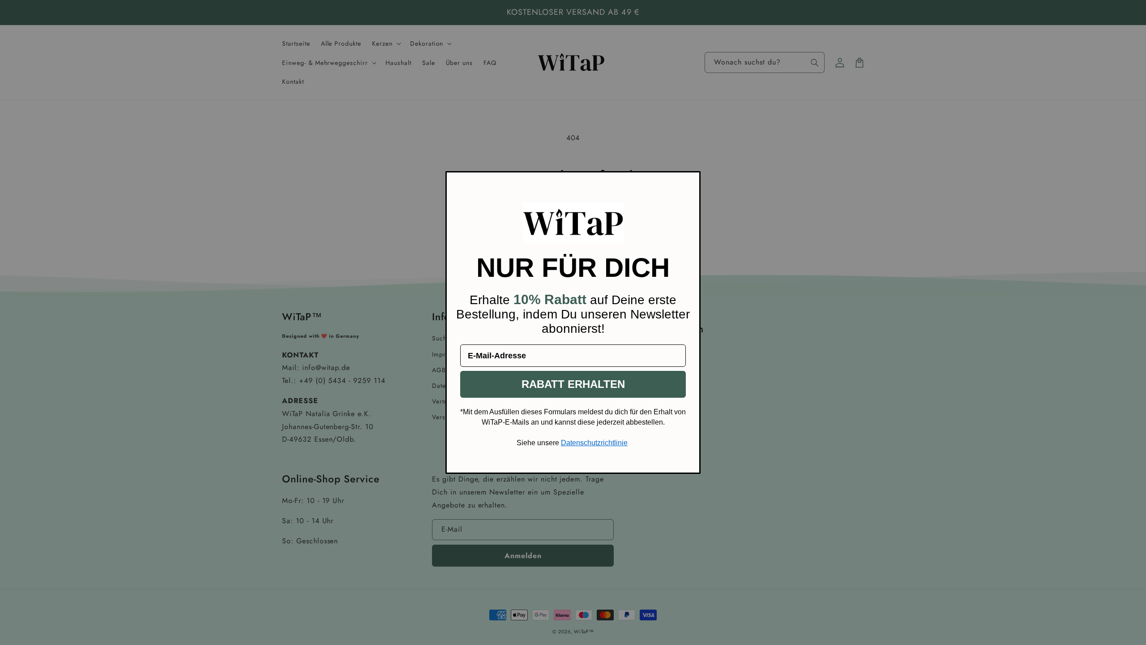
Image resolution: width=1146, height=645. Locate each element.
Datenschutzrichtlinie (594, 443)
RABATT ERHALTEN (573, 384)
